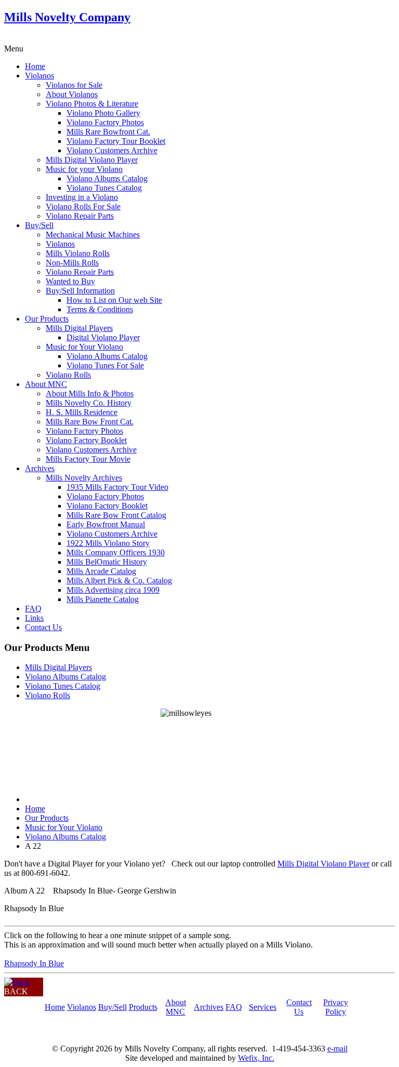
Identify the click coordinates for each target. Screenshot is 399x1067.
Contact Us (43, 627)
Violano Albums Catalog (107, 178)
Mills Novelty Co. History (88, 402)
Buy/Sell (39, 225)
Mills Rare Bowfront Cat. (108, 131)
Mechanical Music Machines (93, 234)
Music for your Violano (84, 169)
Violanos (39, 75)
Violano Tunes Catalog (104, 187)
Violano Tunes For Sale (105, 365)
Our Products (47, 318)
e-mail (337, 1048)
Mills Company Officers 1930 (115, 552)
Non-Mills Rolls (72, 262)
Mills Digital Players (79, 328)
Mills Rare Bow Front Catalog (116, 515)
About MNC (46, 384)
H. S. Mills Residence (81, 412)
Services (262, 1007)
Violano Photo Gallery (103, 113)
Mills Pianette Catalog (102, 599)
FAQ (33, 608)
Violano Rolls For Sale (83, 206)
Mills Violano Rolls (78, 253)
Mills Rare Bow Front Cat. (90, 421)
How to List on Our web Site (114, 300)
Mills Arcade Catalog (101, 571)
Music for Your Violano (84, 346)
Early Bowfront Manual (105, 524)
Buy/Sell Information (80, 290)
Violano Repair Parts (80, 215)
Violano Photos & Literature (92, 103)
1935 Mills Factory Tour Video (117, 487)
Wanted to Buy (70, 281)
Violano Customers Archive (111, 150)
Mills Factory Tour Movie (88, 459)
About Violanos (72, 94)
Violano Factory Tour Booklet (115, 141)
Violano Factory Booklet (86, 440)
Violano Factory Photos (105, 122)
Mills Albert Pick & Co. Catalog (119, 580)
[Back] (17, 982)
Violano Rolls (68, 374)
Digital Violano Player (103, 337)
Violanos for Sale (74, 85)
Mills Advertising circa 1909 (112, 589)
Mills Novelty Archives (84, 477)
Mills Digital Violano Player (92, 159)
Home (35, 66)
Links (34, 617)
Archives (40, 468)
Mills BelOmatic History (106, 561)
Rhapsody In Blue (34, 963)
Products (143, 1007)
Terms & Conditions (99, 309)
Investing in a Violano (82, 197)
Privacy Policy (335, 1007)
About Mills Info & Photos (90, 393)
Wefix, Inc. (256, 1057)
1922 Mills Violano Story (108, 543)
